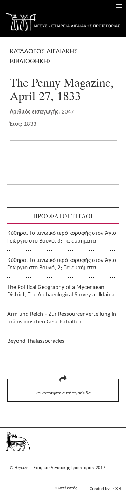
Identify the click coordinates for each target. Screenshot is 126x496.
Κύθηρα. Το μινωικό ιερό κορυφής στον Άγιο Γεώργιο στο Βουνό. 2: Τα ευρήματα (61, 264)
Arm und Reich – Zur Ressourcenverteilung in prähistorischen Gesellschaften (61, 317)
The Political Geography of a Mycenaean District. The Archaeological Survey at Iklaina (60, 291)
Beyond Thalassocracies (35, 341)
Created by (106, 488)
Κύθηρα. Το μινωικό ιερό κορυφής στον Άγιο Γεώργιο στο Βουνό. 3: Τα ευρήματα (61, 237)
